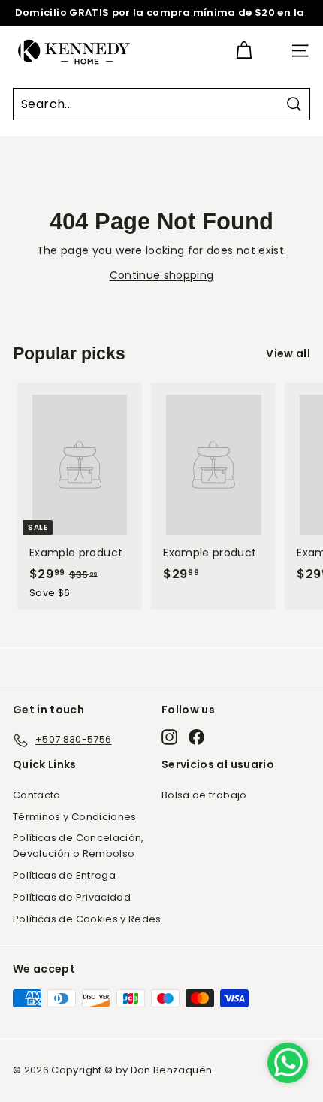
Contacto (37, 795)
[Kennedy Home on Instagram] (169, 737)
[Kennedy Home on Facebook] (196, 737)
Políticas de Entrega (64, 875)
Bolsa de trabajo (204, 795)
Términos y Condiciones (75, 817)
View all (288, 353)
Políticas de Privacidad (72, 897)
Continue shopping (162, 275)
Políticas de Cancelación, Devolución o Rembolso (78, 846)
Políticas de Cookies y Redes (87, 919)
